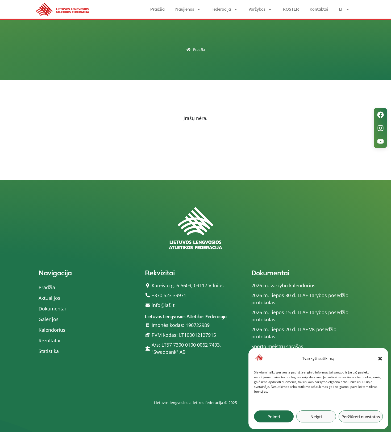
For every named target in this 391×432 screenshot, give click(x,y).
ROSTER (291, 9)
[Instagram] (380, 128)
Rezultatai (49, 340)
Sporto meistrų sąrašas (277, 346)
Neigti (316, 416)
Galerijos (49, 319)
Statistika (49, 351)
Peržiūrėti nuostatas (361, 416)
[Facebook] (380, 114)
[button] (380, 358)
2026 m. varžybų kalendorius (283, 285)
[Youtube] (380, 141)
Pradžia (157, 9)
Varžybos (256, 9)
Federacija (221, 9)
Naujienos (184, 9)
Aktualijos (49, 298)
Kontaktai (319, 9)
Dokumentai (52, 308)
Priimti (274, 416)
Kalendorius (52, 330)
